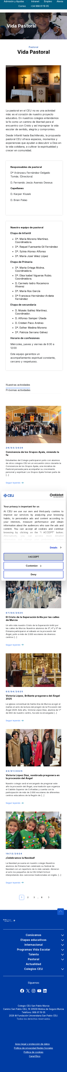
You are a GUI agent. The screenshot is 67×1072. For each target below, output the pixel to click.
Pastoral (33, 959)
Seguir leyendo (13, 482)
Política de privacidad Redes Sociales (33, 1048)
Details (53, 547)
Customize (32, 565)
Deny (33, 574)
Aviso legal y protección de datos (32, 1044)
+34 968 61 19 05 (40, 6)
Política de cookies (33, 1052)
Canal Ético (34, 1056)
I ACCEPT (33, 556)
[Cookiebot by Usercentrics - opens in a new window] (49, 496)
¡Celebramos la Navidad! (20, 857)
